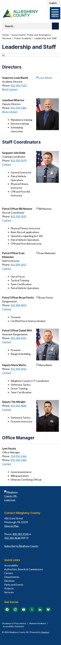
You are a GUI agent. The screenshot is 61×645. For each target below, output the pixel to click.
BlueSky (48, 609)
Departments (11, 576)
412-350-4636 (12, 537)
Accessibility (11, 565)
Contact (6, 164)
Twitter (32, 609)
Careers (8, 573)
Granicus (45, 632)
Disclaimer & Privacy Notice (14, 623)
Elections (9, 580)
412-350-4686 (18, 405)
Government (18, 35)
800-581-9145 (21, 534)
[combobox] (54, 3)
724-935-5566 (18, 456)
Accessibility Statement (13, 626)
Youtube (23, 609)
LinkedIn (40, 609)
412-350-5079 (18, 160)
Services (9, 592)
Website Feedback (37, 623)
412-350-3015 (18, 216)
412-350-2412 (18, 368)
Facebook (7, 609)
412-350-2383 (18, 107)
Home (5, 35)
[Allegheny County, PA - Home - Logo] (20, 13)
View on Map (11, 526)
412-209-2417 (18, 264)
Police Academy (23, 38)
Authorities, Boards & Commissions (23, 569)
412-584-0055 (18, 305)
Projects (9, 588)
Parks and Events (13, 584)
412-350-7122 (18, 85)
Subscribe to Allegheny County (21, 546)
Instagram (15, 609)
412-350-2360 (18, 460)
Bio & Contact (10, 89)
